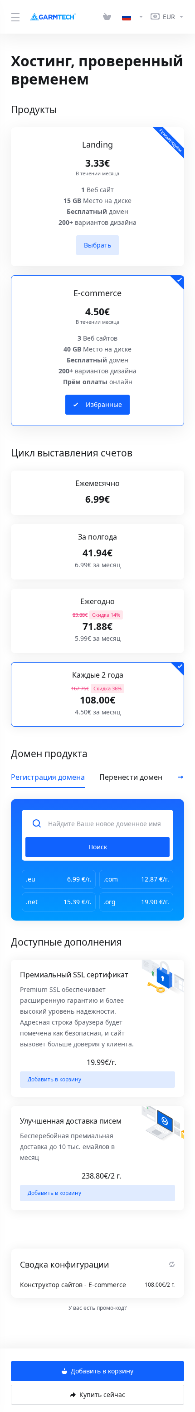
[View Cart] (108, 17)
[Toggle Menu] (14, 17)
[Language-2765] (132, 17)
